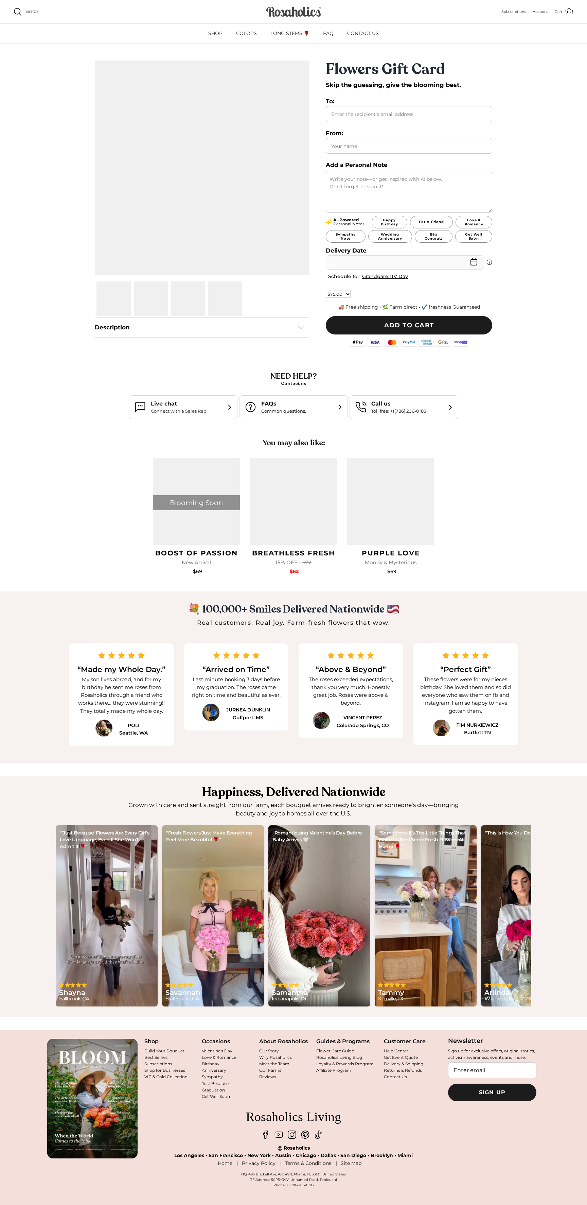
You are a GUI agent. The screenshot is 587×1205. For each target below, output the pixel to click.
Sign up (492, 1092)
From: (334, 133)
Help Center (396, 1050)
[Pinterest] (305, 1135)
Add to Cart (409, 325)
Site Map (351, 1163)
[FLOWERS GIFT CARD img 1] (113, 298)
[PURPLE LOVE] (390, 501)
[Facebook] (265, 1135)
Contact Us (395, 1076)
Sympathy (212, 1076)
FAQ (328, 33)
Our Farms (270, 1070)
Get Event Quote (401, 1057)
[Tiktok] (318, 1135)
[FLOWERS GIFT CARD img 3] (188, 298)
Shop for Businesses (164, 1070)
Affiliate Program (333, 1070)
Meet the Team (274, 1063)
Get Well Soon (216, 1096)
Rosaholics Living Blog (339, 1057)
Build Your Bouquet (164, 1050)
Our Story (269, 1050)
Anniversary (214, 1070)
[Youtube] (278, 1135)
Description (112, 327)
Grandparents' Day (385, 276)
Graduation (213, 1089)
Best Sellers (155, 1057)
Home (225, 1163)
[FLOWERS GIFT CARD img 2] (151, 298)
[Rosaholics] (293, 12)
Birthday (210, 1063)
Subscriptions (158, 1063)
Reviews (267, 1076)
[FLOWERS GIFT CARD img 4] (225, 298)
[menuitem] (215, 33)
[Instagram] (292, 1135)
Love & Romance (219, 1057)
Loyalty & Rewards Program (345, 1063)
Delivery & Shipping (403, 1063)
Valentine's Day (217, 1050)
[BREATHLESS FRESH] (293, 501)
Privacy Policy (258, 1163)
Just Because (215, 1083)
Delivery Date (346, 250)
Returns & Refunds (403, 1070)
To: (330, 101)
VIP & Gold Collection (166, 1076)
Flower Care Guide (335, 1050)
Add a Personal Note (357, 164)
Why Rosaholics (275, 1057)
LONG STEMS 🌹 (289, 33)
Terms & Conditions (308, 1163)
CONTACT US (363, 33)
